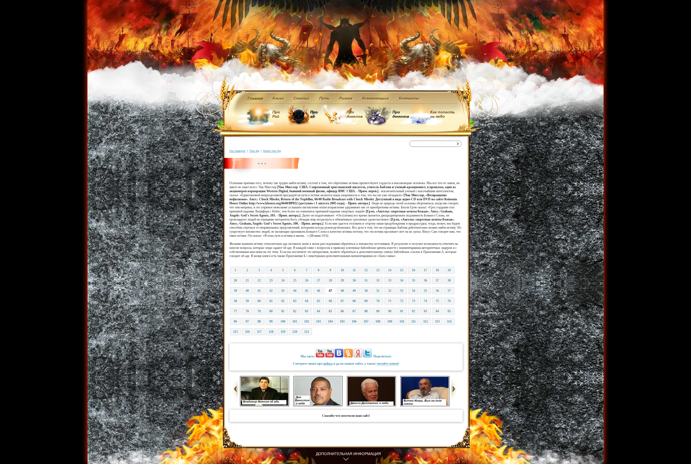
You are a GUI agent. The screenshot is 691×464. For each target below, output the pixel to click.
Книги (278, 98)
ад (337, 363)
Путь (324, 98)
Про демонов (400, 114)
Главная (255, 98)
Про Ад (254, 151)
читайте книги (387, 363)
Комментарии (375, 98)
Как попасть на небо (442, 114)
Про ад (313, 114)
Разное (346, 98)
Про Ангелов (355, 114)
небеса (328, 363)
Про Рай (276, 114)
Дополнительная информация (348, 454)
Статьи (302, 98)
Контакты (409, 98)
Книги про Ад (272, 151)
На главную (237, 151)
